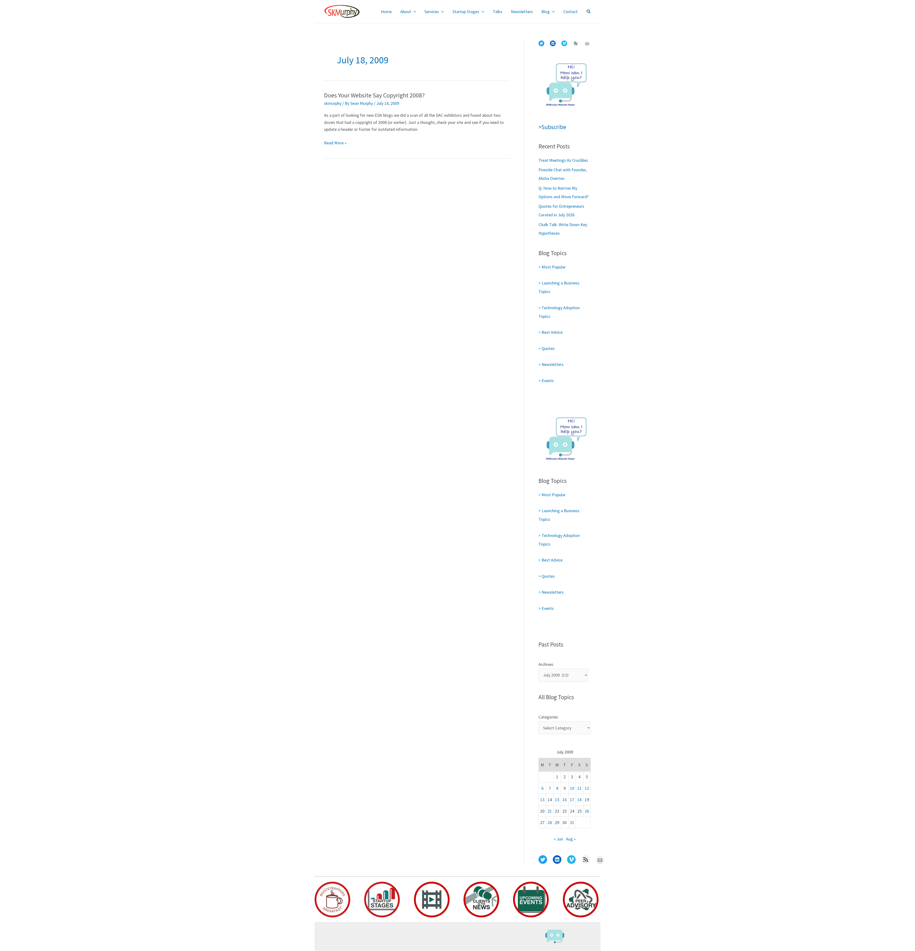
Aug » (571, 839)
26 (587, 811)
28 (550, 822)
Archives (546, 664)
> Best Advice (551, 332)
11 (579, 788)
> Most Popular (552, 267)
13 (542, 799)
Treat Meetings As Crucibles (563, 160)
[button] (413, 11)
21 (550, 811)
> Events (546, 380)
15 (557, 799)
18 (579, 799)
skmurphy (332, 103)
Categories (548, 717)
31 (572, 822)
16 (564, 799)
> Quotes (547, 348)
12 (587, 788)
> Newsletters (551, 364)
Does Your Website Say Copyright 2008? (374, 95)
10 (572, 788)
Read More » (335, 143)
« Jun (558, 839)
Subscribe (553, 127)
